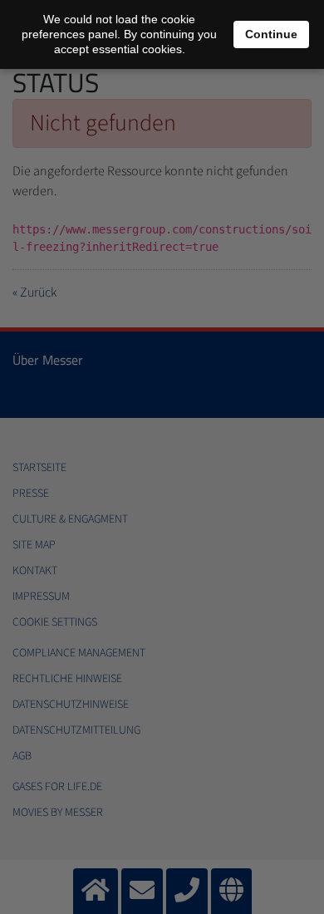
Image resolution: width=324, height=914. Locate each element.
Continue (271, 34)
